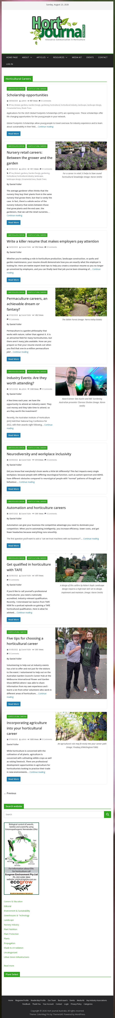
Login (66, 1004)
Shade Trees (26, 108)
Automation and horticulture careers (36, 507)
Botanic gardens (21, 105)
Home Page (12, 57)
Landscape (9, 920)
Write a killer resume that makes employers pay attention (53, 241)
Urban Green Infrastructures (16, 957)
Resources (58, 57)
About (25, 57)
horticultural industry (69, 105)
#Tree (11, 105)
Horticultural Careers (37, 89)
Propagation (9, 943)
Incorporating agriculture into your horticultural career (27, 728)
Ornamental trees (14, 108)
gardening (45, 105)
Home (10, 1000)
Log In (9, 64)
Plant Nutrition (10, 929)
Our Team (52, 1000)
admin (23, 101)
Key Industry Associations (97, 1000)
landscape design (94, 105)
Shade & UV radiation (13, 947)
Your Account (48, 1004)
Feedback (26, 1004)
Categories (88, 1004)
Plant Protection (11, 934)
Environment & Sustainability (17, 910)
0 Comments (46, 101)
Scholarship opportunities (27, 95)
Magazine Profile (22, 1000)
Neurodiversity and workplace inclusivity (39, 454)
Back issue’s (62, 1000)
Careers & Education (16, 89)
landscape (82, 105)
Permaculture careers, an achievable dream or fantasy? (27, 304)
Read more (9, 965)
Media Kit (77, 57)
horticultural (55, 105)
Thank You (36, 1004)
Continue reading (45, 126)
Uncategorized (10, 952)
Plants (7, 938)
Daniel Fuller (26, 247)
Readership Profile (38, 1000)
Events (90, 57)
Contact (103, 57)
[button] (30, 57)
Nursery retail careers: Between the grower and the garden (29, 157)
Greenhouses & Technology (16, 915)
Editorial (7, 906)
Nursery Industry (11, 924)
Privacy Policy (76, 1004)
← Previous (10, 793)
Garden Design (34, 105)
